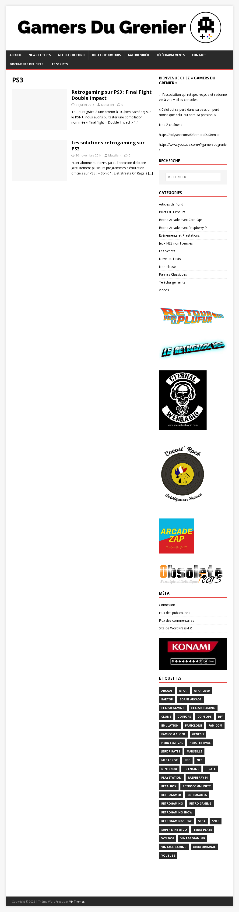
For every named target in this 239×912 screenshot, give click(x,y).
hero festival (172, 743)
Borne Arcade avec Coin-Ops (181, 219)
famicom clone (173, 734)
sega (201, 821)
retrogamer (171, 795)
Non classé (167, 266)
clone (166, 717)
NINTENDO (169, 769)
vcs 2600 (167, 838)
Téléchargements (170, 55)
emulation (170, 725)
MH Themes (76, 902)
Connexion (167, 605)
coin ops (204, 717)
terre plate (202, 830)
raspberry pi (198, 778)
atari (183, 691)
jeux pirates (170, 751)
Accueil (15, 55)
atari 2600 (202, 691)
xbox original (204, 847)
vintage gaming (173, 847)
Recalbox (168, 786)
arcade (166, 691)
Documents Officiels (26, 64)
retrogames (197, 795)
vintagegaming (192, 838)
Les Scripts (59, 64)
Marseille (194, 751)
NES (199, 760)
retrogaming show (176, 812)
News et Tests (40, 55)
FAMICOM (215, 725)
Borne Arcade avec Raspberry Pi (183, 227)
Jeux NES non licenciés (176, 243)
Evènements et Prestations (179, 235)
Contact (199, 55)
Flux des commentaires (176, 620)
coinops (184, 717)
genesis (198, 734)
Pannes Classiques (173, 274)
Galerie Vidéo (138, 55)
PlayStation (171, 778)
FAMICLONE (193, 725)
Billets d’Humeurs (106, 55)
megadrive (169, 760)
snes (215, 821)
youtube (168, 856)
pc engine (191, 769)
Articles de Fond (71, 55)
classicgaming (173, 708)
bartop (167, 699)
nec (187, 760)
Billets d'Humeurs (172, 212)
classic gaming (203, 708)
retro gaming (200, 804)
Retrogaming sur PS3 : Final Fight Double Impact (111, 95)
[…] (136, 122)
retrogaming (172, 804)
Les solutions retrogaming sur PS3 (108, 145)
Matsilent (107, 105)
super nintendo (174, 830)
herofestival (200, 743)
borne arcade (190, 699)
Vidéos (164, 290)
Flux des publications (174, 612)
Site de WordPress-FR (175, 628)
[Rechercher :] (193, 177)
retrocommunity (197, 786)
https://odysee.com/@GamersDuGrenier (189, 134)
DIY (220, 717)
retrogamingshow (176, 821)
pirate (211, 769)
